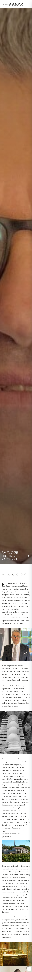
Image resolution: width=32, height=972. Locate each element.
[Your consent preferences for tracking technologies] (29, 969)
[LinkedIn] (12, 574)
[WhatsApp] (16, 574)
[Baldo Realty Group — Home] (16, 4)
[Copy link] (24, 574)
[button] (16, 644)
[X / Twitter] (8, 574)
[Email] (20, 574)
